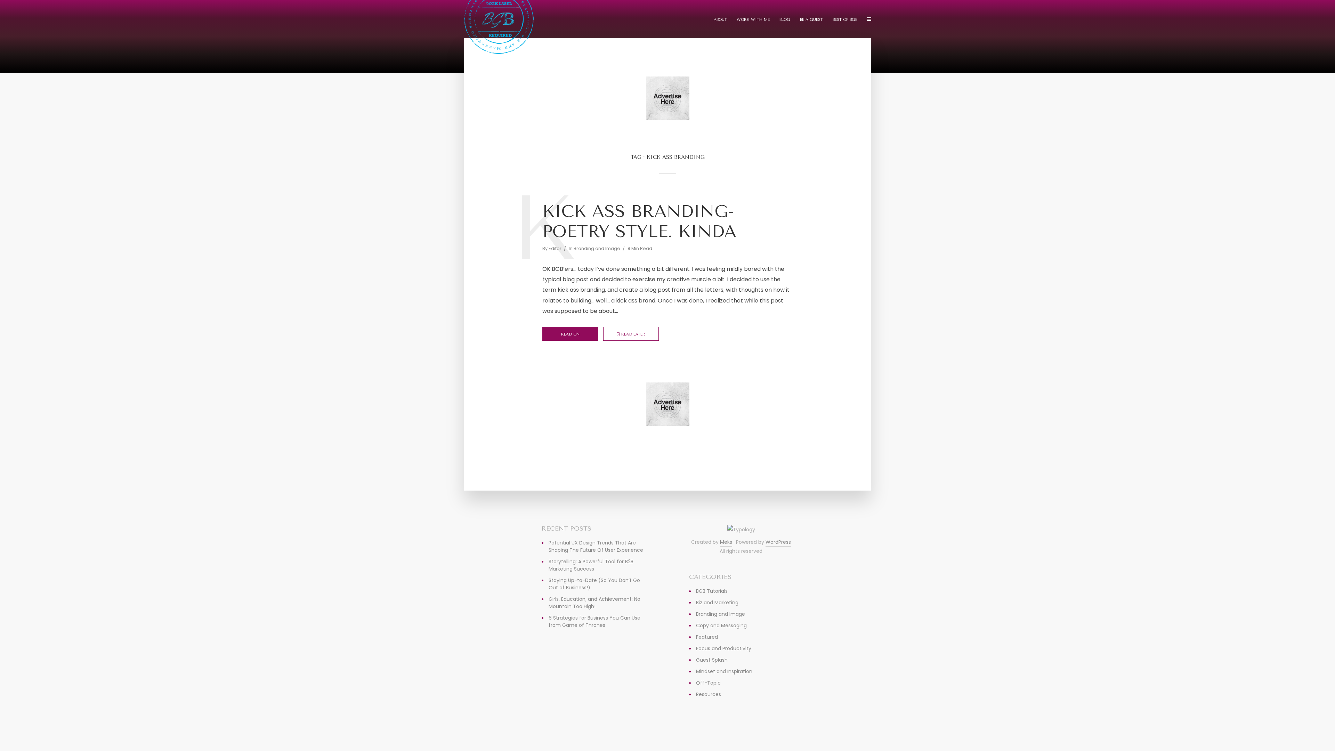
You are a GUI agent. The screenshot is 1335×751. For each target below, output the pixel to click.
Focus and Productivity (723, 648)
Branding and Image (597, 248)
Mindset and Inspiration (724, 671)
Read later (633, 334)
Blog (784, 19)
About (720, 19)
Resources (708, 694)
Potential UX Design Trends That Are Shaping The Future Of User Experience (596, 546)
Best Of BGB (845, 19)
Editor (555, 248)
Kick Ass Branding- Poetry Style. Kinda (639, 221)
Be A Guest (811, 19)
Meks (726, 542)
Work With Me (753, 19)
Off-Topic (708, 682)
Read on (570, 334)
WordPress (778, 542)
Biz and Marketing (717, 602)
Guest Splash (712, 659)
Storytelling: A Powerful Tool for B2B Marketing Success (591, 565)
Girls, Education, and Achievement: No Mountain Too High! (594, 603)
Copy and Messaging (721, 625)
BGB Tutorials (712, 591)
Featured (707, 636)
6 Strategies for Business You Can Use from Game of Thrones (594, 621)
